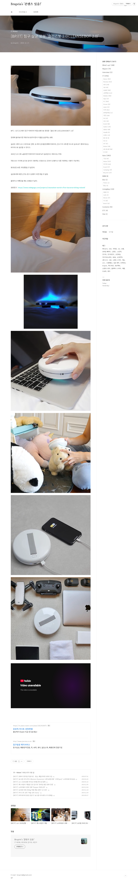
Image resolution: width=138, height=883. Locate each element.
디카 (106, 110)
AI (105, 152)
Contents (107, 207)
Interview (107, 72)
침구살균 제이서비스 (21, 744)
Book (106, 203)
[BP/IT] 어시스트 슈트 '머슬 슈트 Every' (26, 793)
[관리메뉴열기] (134, 3)
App (106, 99)
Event (106, 124)
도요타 (104, 271)
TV (105, 201)
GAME (107, 90)
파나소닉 (105, 249)
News (107, 79)
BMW (105, 176)
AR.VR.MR (107, 149)
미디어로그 (23, 12)
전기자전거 (111, 254)
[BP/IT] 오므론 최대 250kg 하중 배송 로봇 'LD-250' (30, 790)
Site (105, 214)
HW (106, 85)
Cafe (105, 195)
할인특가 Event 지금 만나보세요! (25, 731)
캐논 (123, 260)
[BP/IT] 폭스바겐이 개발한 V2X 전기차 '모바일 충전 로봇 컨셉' (33, 784)
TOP (125, 875)
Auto (106, 155)
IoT (105, 143)
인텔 (122, 249)
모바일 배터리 (106, 252)
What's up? (108, 65)
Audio (107, 127)
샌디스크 (105, 260)
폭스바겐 (111, 266)
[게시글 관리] (21, 761)
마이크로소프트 (106, 257)
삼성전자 (119, 257)
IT (14, 772)
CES (106, 121)
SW (105, 87)
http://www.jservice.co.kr (22, 741)
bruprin (104, 266)
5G (105, 141)
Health (106, 132)
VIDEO (106, 129)
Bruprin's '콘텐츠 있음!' (26, 4)
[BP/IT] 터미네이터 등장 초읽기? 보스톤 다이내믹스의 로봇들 (33, 795)
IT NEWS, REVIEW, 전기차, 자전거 (25, 842)
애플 (123, 268)
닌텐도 (114, 252)
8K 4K (106, 138)
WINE (106, 192)
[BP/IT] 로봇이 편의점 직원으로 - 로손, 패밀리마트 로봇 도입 (32, 776)
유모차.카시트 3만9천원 (23, 729)
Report (106, 69)
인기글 (111, 232)
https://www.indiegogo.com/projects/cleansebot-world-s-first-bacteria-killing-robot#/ (51, 187)
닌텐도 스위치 (117, 260)
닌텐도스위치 (106, 268)
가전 (106, 115)
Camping (107, 170)
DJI (119, 249)
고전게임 (107, 93)
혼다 (109, 271)
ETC (105, 210)
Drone (106, 104)
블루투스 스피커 (116, 268)
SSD (110, 249)
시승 (106, 159)
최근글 (104, 232)
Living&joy (108, 189)
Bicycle (107, 173)
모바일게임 (108, 113)
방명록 (35, 12)
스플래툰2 (109, 263)
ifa (105, 118)
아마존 (115, 249)
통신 (105, 186)
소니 (103, 263)
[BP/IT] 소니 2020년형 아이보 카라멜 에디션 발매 (29, 782)
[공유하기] (19, 761)
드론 (110, 260)
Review (107, 82)
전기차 (107, 164)
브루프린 (123, 263)
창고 (105, 180)
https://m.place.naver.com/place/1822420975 (30, 726)
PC (106, 101)
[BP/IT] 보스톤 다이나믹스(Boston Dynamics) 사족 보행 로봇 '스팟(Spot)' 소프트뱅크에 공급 (44, 779)
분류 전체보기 (109, 61)
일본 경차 (116, 263)
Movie (106, 198)
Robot (19, 772)
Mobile (107, 96)
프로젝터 (117, 266)
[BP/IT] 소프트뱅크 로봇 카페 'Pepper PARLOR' (29, 787)
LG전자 (119, 252)
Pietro (106, 183)
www (106, 107)
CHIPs (106, 135)
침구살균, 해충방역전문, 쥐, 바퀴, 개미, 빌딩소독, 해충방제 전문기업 (37, 747)
